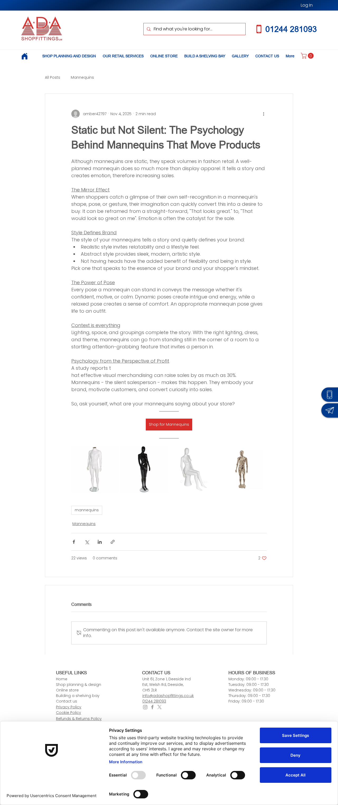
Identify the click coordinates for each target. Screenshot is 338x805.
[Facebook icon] (152, 707)
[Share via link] (112, 541)
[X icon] (159, 707)
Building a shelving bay (78, 695)
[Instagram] (145, 707)
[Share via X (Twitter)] (86, 541)
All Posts (52, 77)
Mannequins (82, 77)
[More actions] (263, 114)
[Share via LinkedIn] (99, 541)
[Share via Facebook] (73, 541)
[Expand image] (95, 469)
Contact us (66, 701)
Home (61, 679)
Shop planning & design (78, 684)
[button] (308, 56)
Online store (67, 690)
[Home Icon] (24, 56)
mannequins (87, 510)
